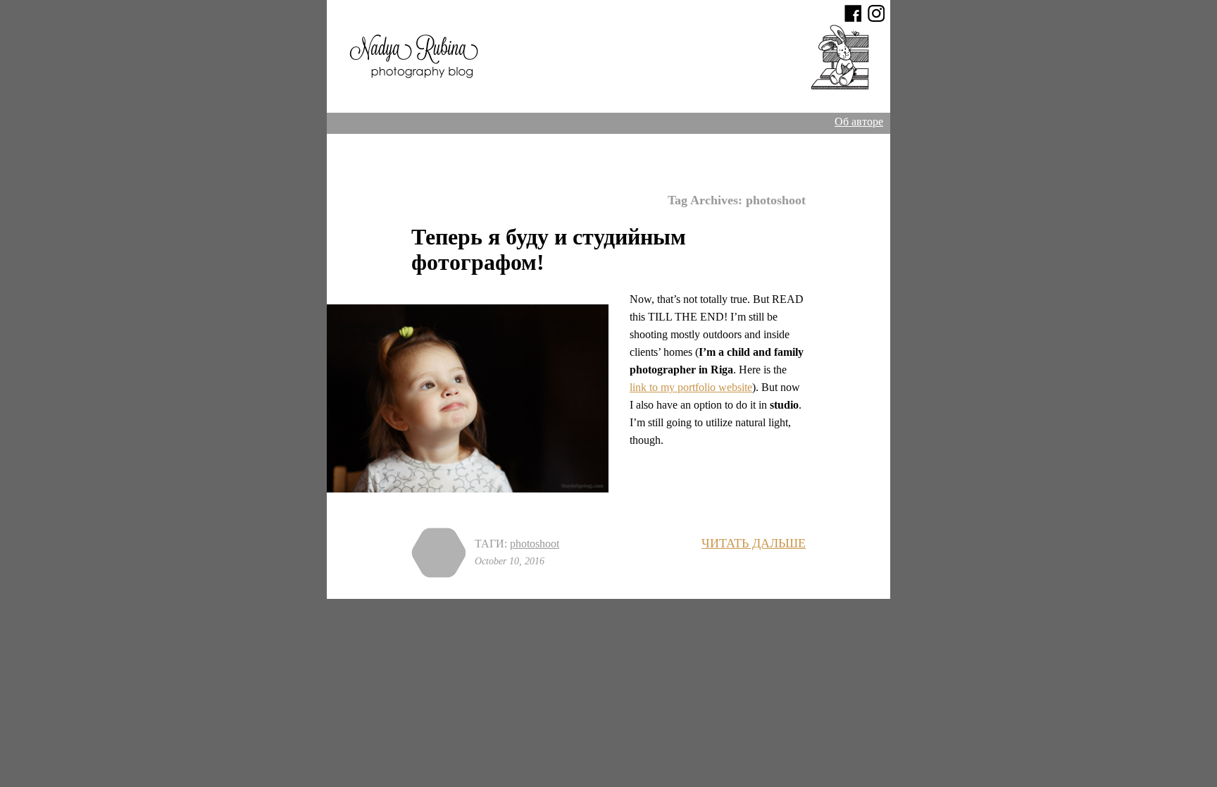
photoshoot (534, 544)
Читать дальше (753, 543)
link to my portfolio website (691, 387)
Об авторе (859, 122)
